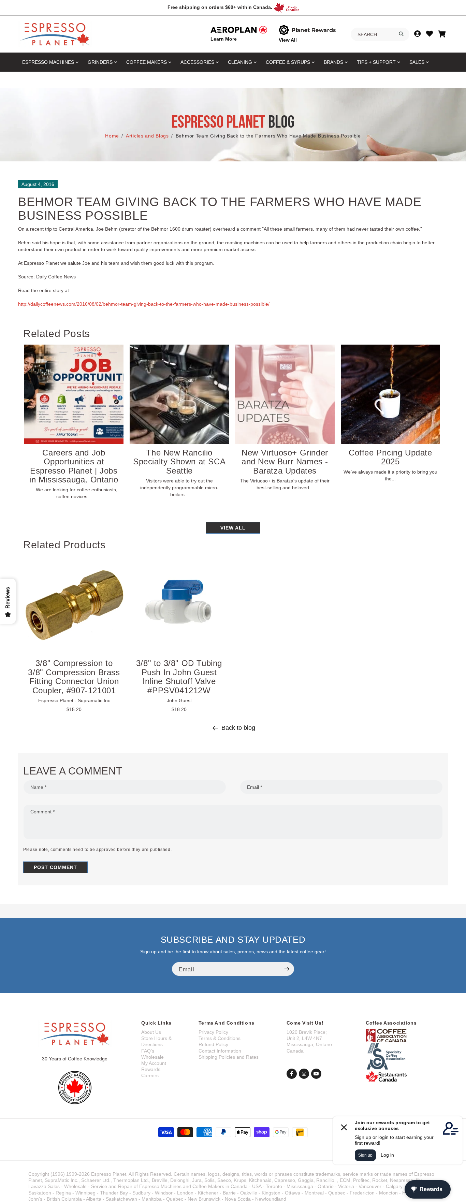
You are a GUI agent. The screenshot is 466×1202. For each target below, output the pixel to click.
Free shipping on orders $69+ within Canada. (220, 7)
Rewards (150, 1069)
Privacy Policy (213, 1032)
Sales (416, 62)
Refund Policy (213, 1044)
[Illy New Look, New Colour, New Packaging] (179, 394)
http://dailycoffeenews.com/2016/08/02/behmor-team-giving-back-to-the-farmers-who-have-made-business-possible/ (144, 304)
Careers (150, 1075)
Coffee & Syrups (288, 62)
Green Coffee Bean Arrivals (74, 457)
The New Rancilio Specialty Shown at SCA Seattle (391, 461)
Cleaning (240, 62)
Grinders (100, 62)
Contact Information (220, 1051)
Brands (333, 62)
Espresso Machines (48, 62)
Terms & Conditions (220, 1038)
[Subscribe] (286, 969)
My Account (153, 1063)
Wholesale (152, 1057)
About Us (151, 1032)
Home (112, 135)
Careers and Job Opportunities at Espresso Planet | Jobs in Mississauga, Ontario (285, 466)
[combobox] (380, 34)
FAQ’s (147, 1051)
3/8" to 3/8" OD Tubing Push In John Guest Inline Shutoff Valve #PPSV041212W (179, 676)
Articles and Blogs (147, 135)
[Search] (401, 34)
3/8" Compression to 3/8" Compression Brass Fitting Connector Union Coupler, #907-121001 (74, 676)
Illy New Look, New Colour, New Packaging (180, 457)
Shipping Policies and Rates (229, 1057)
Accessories (197, 62)
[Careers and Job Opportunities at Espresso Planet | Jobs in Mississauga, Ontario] (285, 394)
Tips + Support (376, 62)
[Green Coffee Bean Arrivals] (74, 394)
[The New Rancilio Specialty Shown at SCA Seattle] (390, 394)
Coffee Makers (146, 62)
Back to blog (238, 727)
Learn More (223, 39)
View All (288, 40)
